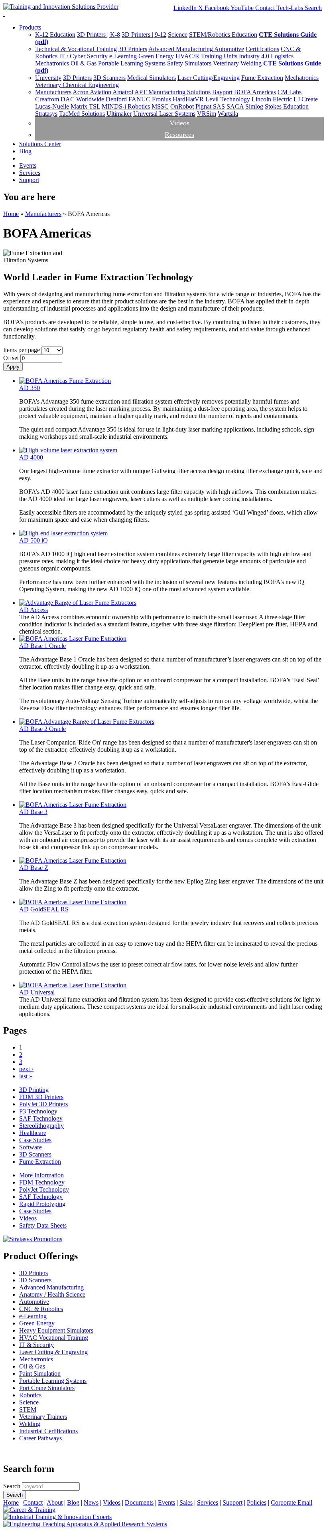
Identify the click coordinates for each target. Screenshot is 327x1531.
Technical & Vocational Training (76, 49)
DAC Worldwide (82, 99)
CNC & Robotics (41, 1308)
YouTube (242, 7)
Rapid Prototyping (42, 1203)
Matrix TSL (85, 106)
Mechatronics (52, 63)
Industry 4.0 (254, 56)
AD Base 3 (33, 811)
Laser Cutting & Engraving (53, 1352)
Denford (116, 99)
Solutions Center (40, 144)
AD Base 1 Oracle (42, 645)
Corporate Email (291, 1502)
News (91, 1502)
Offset (11, 358)
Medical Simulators (151, 77)
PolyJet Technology (44, 1189)
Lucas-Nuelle (52, 106)
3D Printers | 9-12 (144, 34)
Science (177, 34)
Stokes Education (287, 106)
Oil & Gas (84, 63)
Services (29, 172)
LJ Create (306, 99)
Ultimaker (119, 113)
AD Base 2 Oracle (42, 728)
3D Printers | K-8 (98, 34)
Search (313, 7)
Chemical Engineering (91, 84)
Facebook (217, 7)
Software (30, 1147)
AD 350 (29, 387)
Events (27, 165)
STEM (27, 1409)
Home (11, 213)
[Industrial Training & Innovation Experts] (57, 1516)
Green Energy (156, 56)
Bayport (222, 92)
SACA (235, 106)
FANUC (139, 99)
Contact (33, 1502)
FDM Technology (42, 1182)
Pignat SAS (210, 106)
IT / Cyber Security (83, 56)
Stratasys (46, 113)
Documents (139, 1502)
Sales (186, 1502)
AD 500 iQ (33, 540)
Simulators (198, 63)
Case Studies (35, 1140)
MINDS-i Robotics (126, 106)
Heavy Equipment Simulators (56, 1330)
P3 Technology (38, 1111)
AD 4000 (31, 457)
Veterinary (226, 63)
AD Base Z (33, 867)
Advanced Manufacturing (181, 49)
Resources (179, 135)
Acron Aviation (92, 92)
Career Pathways (40, 1438)
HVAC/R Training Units (207, 56)
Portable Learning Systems (132, 63)
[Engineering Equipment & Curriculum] (85, 1524)
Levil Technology (227, 99)
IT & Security (36, 1344)
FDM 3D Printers (41, 1096)
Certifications (262, 49)
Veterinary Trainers (43, 1416)
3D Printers (132, 49)
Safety (176, 63)
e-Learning (123, 56)
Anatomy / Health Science (52, 1294)
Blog (25, 151)
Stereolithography (41, 1125)
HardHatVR (188, 99)
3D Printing (34, 1089)
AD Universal (37, 992)
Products (30, 27)
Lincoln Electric (272, 99)
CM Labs (289, 92)
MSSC (160, 106)
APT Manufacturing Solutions (172, 92)
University (48, 77)
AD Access (33, 609)
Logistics (282, 56)
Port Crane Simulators (47, 1387)
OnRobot (182, 106)
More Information (41, 1175)
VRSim (206, 113)
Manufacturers (53, 92)
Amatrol (122, 92)
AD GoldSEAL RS (44, 909)
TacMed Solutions (82, 113)
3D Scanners (109, 77)
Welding (251, 63)
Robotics (30, 1395)
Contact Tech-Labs (280, 7)
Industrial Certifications (48, 1431)
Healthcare (32, 1132)
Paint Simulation (40, 1373)
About (55, 1502)
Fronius (161, 99)
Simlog (254, 106)
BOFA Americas (255, 92)
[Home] (60, 6)
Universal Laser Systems (164, 113)
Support (29, 179)
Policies (256, 1502)
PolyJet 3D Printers (43, 1104)
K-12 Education (55, 34)
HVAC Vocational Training (53, 1337)
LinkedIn (185, 7)
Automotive (229, 49)
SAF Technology (41, 1118)
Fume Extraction (262, 77)
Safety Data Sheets (43, 1225)
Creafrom (47, 99)
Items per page (22, 350)
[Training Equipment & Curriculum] (29, 1509)
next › (26, 1069)
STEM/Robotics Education (223, 34)
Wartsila (228, 113)
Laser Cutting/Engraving (208, 77)
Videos (179, 123)
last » (25, 1076)
